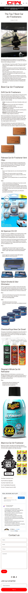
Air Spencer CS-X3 (9, 231)
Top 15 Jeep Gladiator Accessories (8, 485)
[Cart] (26, 3)
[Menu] (1, 3)
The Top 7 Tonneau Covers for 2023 (8, 487)
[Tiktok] (16, 577)
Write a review (21, 497)
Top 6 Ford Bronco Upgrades (7, 480)
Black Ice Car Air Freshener (12, 442)
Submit (4, 571)
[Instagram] (12, 577)
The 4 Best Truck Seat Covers (7, 478)
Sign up (14, 589)
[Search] (23, 3)
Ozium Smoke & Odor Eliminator (9, 282)
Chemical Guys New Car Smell (13, 329)
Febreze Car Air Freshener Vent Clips (14, 158)
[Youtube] (14, 577)
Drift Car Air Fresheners (11, 92)
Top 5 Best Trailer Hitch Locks (7, 482)
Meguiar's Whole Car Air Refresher (10, 370)
